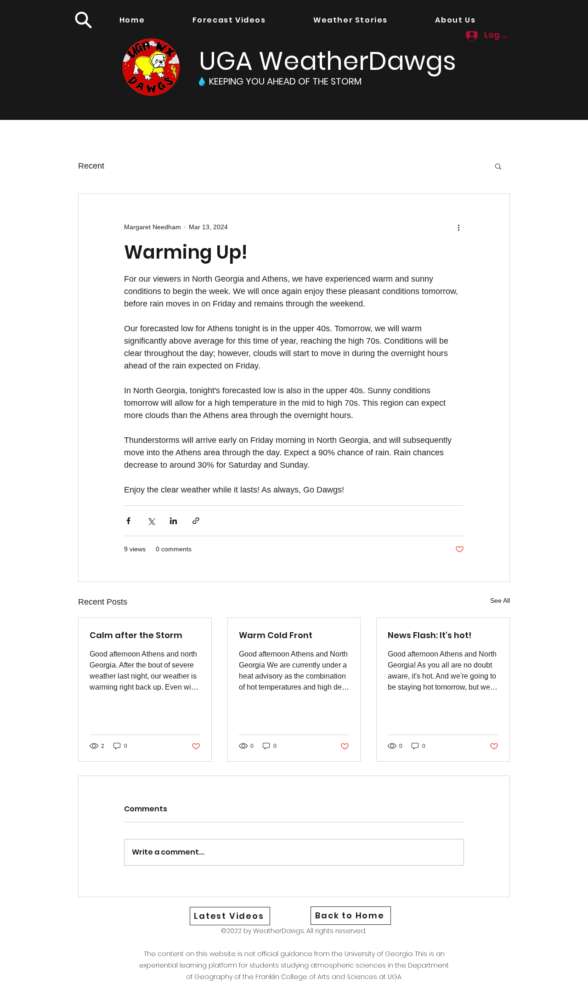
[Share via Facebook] (128, 520)
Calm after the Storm (136, 635)
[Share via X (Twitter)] (151, 520)
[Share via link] (196, 520)
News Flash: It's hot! (429, 635)
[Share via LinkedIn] (173, 520)
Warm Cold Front (275, 635)
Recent (91, 165)
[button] (83, 20)
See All (500, 600)
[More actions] (458, 226)
